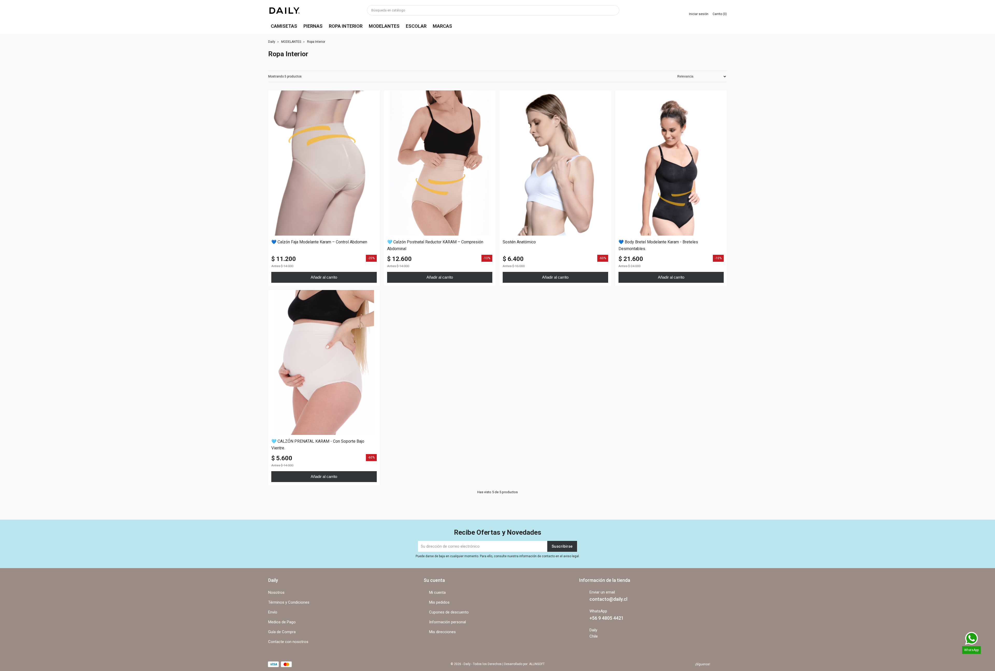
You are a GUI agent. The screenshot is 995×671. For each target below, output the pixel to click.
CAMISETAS (284, 26)
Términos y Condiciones (288, 602)
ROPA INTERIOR (346, 26)
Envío (272, 612)
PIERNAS (313, 26)
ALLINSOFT (537, 664)
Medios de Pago (282, 622)
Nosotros (276, 592)
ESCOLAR (416, 26)
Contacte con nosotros (288, 641)
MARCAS (442, 26)
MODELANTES (384, 26)
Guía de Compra (282, 632)
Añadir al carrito (324, 277)
